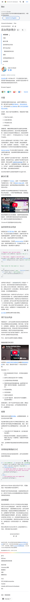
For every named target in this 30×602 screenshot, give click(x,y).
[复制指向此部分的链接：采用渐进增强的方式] (19, 449)
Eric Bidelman (14, 106)
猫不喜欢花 (15, 104)
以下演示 (3, 313)
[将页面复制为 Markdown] (22, 30)
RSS (2, 588)
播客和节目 (4, 574)
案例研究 (3, 569)
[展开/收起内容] (9, 35)
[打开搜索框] (20, 2)
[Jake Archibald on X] (8, 70)
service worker (19, 241)
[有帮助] (13, 26)
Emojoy (12, 181)
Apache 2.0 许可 (22, 544)
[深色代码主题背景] (25, 250)
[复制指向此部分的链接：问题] (6, 98)
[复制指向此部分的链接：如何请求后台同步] (17, 227)
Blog (2, 7)
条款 (2, 594)
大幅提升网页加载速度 (12, 362)
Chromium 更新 (5, 567)
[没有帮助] (15, 26)
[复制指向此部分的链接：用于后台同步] (13, 317)
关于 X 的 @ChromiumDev (7, 581)
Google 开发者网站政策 (18, 545)
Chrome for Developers (6, 23)
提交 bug (3, 558)
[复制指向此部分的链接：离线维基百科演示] (15, 343)
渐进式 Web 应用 (19, 183)
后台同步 (3, 78)
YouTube (3, 583)
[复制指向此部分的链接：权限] (6, 412)
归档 (2, 572)
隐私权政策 (7, 594)
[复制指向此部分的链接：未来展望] (10, 500)
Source (26, 92)
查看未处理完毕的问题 (6, 560)
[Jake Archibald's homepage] (11, 70)
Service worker (5, 150)
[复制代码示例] (27, 250)
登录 (27, 2)
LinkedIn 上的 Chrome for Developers (10, 586)
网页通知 (13, 416)
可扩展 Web (10, 231)
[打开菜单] (2, 2)
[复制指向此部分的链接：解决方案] (10, 176)
